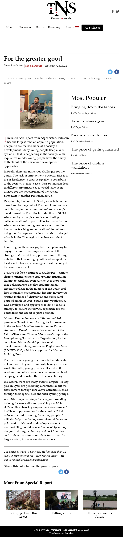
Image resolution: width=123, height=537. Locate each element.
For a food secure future (100, 515)
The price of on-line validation (87, 165)
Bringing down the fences (93, 107)
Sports (70, 27)
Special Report (33, 65)
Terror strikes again (87, 121)
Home (10, 27)
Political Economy (48, 27)
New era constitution (89, 135)
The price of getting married (95, 149)
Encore (24, 27)
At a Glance (92, 27)
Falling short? (61, 513)
